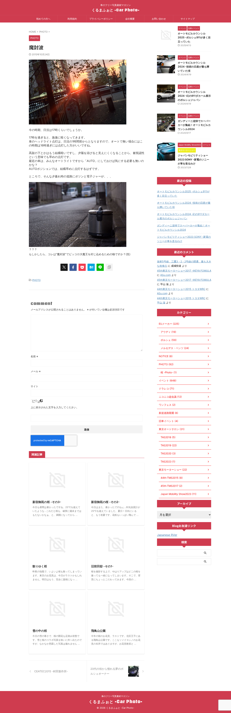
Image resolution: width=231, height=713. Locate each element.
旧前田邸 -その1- (102, 566)
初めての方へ (43, 18)
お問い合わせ (159, 18)
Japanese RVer (167, 535)
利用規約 (72, 18)
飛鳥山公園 (98, 630)
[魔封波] (91, 267)
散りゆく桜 (39, 566)
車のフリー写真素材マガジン (115, 696)
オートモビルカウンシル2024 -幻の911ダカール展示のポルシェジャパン (194, 95)
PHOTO (36, 280)
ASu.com (165, 274)
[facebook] (73, 267)
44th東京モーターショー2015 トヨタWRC (181, 288)
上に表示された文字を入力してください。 (55, 407)
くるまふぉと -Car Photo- (116, 10)
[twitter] (64, 267)
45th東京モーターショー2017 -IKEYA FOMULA (184, 270)
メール (36, 371)
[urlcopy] (109, 267)
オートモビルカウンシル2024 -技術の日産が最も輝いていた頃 (193, 66)
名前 (34, 356)
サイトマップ (188, 18)
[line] (100, 267)
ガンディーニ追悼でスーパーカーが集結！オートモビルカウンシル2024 (194, 125)
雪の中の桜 (39, 630)
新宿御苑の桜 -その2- (105, 502)
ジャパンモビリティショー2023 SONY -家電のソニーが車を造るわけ (193, 159)
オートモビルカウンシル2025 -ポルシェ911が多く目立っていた (194, 37)
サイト (34, 386)
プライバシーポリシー (101, 18)
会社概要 (130, 18)
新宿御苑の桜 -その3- (46, 502)
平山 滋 (161, 302)
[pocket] (82, 267)
